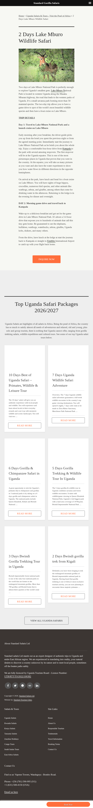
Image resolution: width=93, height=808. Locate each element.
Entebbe (51, 241)
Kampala (66, 148)
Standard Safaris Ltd (26, 696)
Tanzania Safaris (10, 734)
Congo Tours (9, 744)
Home (21, 16)
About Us (51, 723)
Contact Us (52, 749)
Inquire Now (47, 259)
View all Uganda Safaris (46, 620)
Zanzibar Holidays (11, 739)
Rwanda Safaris (10, 723)
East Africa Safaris (11, 755)
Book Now (68, 805)
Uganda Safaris (10, 718)
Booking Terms (54, 744)
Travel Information (55, 739)
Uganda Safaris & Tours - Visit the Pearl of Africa (48, 16)
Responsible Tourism (56, 728)
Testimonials (53, 734)
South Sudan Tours (11, 749)
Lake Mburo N (58, 90)
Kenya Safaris (9, 728)
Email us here (11, 792)
